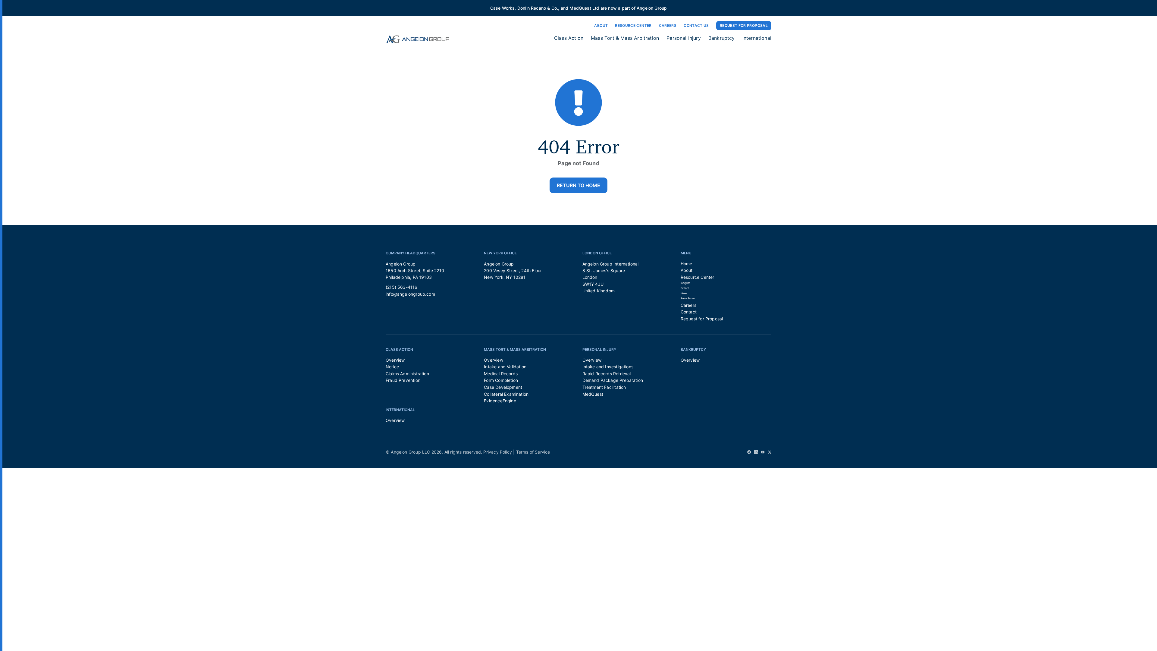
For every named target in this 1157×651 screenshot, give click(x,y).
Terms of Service (533, 451)
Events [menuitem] (685, 288)
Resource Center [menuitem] (697, 277)
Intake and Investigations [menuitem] (608, 366)
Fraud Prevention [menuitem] (403, 380)
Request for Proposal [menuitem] (702, 318)
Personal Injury (683, 38)
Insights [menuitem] (685, 283)
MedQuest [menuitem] (592, 394)
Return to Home (578, 185)
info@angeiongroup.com (410, 294)
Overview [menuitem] (395, 360)
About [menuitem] (687, 270)
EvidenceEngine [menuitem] (500, 400)
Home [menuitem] (686, 263)
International (756, 38)
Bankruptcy (721, 38)
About (601, 25)
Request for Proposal (744, 25)
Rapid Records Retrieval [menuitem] (606, 373)
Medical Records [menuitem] (501, 373)
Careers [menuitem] (688, 305)
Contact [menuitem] (689, 311)
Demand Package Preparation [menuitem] (612, 380)
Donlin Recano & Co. (537, 8)
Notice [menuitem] (392, 366)
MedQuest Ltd (584, 8)
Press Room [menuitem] (688, 298)
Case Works (502, 8)
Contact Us (696, 25)
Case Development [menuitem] (503, 387)
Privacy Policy (497, 451)
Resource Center (633, 25)
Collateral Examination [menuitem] (506, 394)
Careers (668, 25)
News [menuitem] (684, 293)
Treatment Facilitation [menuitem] (604, 387)
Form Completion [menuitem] (501, 380)
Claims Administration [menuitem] (407, 373)
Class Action (568, 38)
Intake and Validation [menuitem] (505, 366)
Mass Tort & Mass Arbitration (625, 38)
